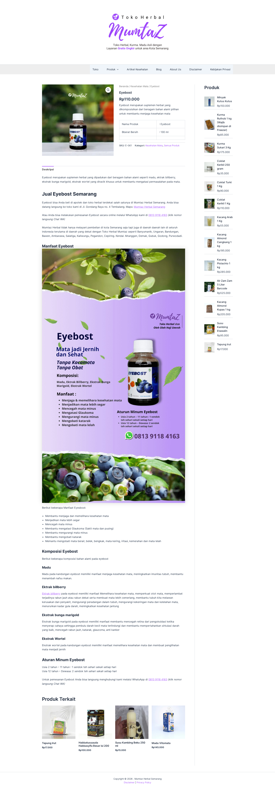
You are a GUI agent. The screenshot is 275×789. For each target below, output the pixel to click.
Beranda (123, 86)
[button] (117, 69)
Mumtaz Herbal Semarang (149, 206)
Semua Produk (172, 145)
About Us (175, 69)
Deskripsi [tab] (48, 169)
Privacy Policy (144, 782)
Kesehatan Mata (139, 86)
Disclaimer (195, 69)
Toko (95, 69)
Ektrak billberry (51, 593)
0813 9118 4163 (157, 215)
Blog (159, 69)
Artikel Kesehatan (137, 69)
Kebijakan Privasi (220, 69)
